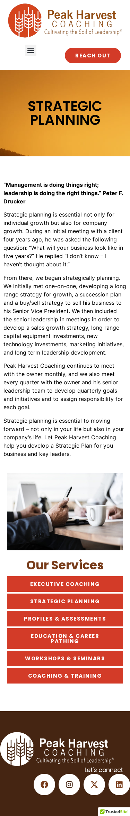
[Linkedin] (119, 784)
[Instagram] (69, 784)
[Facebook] (44, 784)
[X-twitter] (94, 784)
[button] (30, 50)
